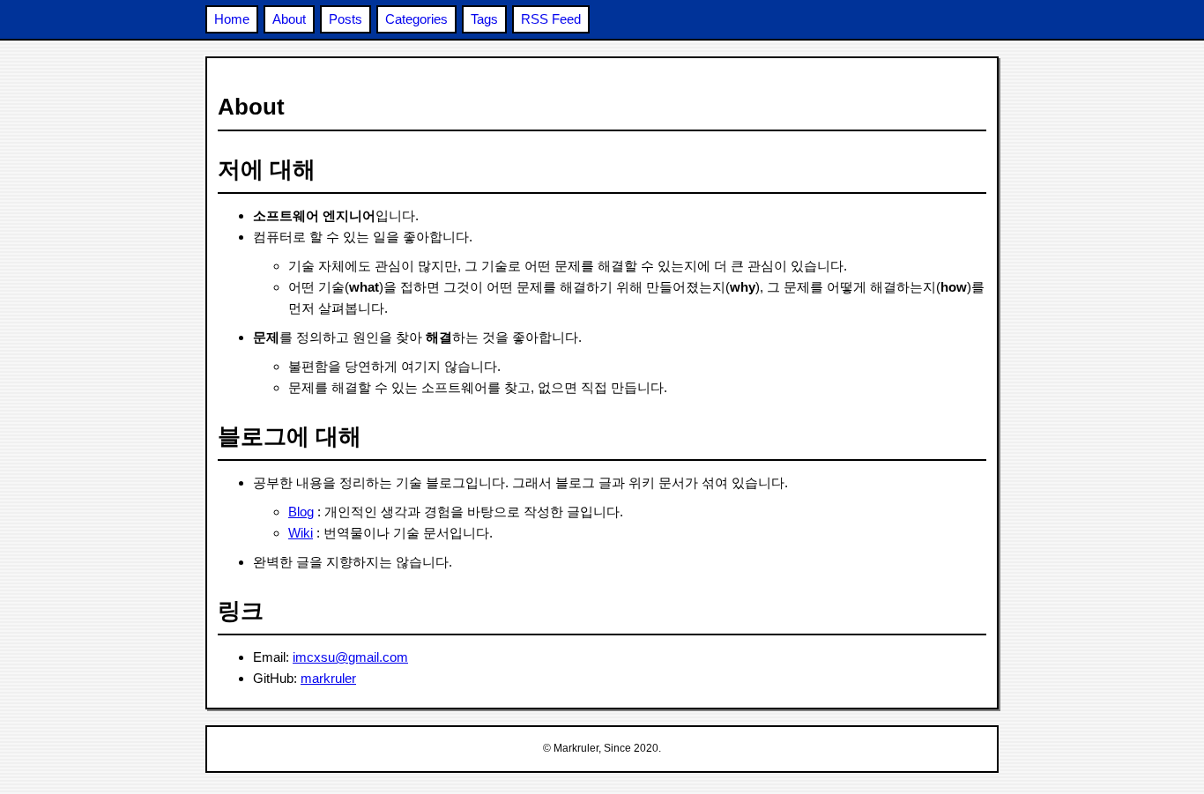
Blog (301, 511)
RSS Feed (551, 18)
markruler (328, 678)
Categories (416, 18)
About (289, 18)
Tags (484, 18)
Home (231, 18)
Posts (345, 18)
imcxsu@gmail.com (350, 656)
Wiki (300, 532)
